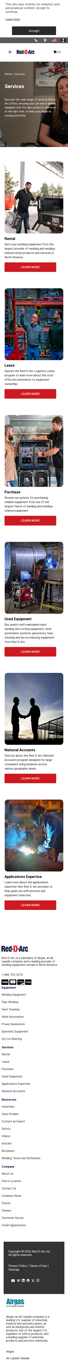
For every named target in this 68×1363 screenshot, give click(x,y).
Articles (7, 1143)
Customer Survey (13, 1218)
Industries (8, 1106)
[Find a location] (45, 40)
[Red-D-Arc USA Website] (54, 40)
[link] (12, 19)
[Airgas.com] (15, 1302)
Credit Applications (14, 1225)
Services (8, 1047)
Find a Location (11, 1181)
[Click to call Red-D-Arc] (36, 40)
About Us (7, 1173)
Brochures (8, 1151)
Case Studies (10, 1114)
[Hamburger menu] (10, 52)
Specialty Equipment (15, 1031)
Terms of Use (38, 1266)
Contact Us (9, 1188)
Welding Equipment (14, 994)
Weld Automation (13, 1016)
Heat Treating (10, 1009)
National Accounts (13, 1091)
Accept (34, 31)
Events (6, 1203)
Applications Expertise (16, 1084)
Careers (6, 1210)
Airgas (10, 1351)
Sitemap (14, 1269)
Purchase (8, 1069)
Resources (9, 1099)
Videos (6, 1136)
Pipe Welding (10, 1002)
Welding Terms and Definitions (21, 1158)
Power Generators (13, 1024)
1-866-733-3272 (12, 974)
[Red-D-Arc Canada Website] (63, 40)
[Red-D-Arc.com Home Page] (26, 52)
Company (8, 1166)
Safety (6, 1128)
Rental (6, 1054)
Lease (5, 1061)
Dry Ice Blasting (12, 1039)
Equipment (9, 987)
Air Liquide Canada (17, 1358)
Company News (11, 1195)
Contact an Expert (13, 1121)
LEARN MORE (30, 267)
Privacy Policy (18, 1266)
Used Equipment (12, 1076)
